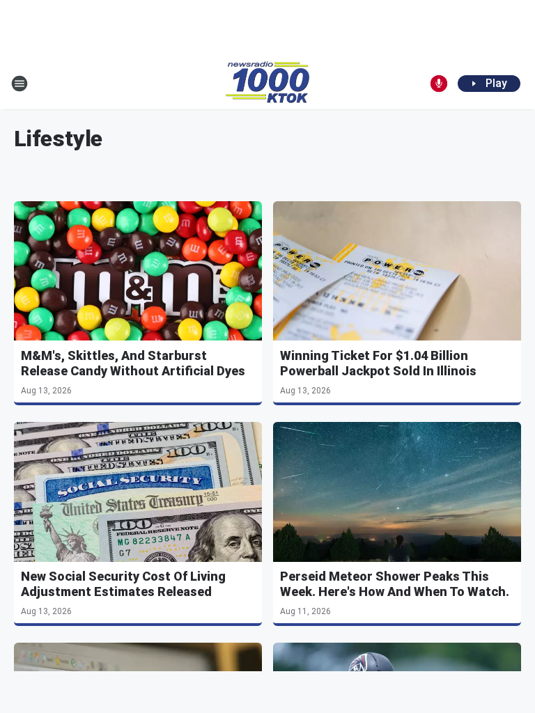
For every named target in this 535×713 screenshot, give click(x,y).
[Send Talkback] (439, 83)
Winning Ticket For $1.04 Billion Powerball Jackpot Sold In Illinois (378, 363)
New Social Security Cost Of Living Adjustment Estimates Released (123, 584)
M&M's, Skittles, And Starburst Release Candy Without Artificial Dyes (133, 363)
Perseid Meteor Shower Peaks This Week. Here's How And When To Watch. (394, 584)
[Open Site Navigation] (19, 83)
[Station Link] (267, 83)
